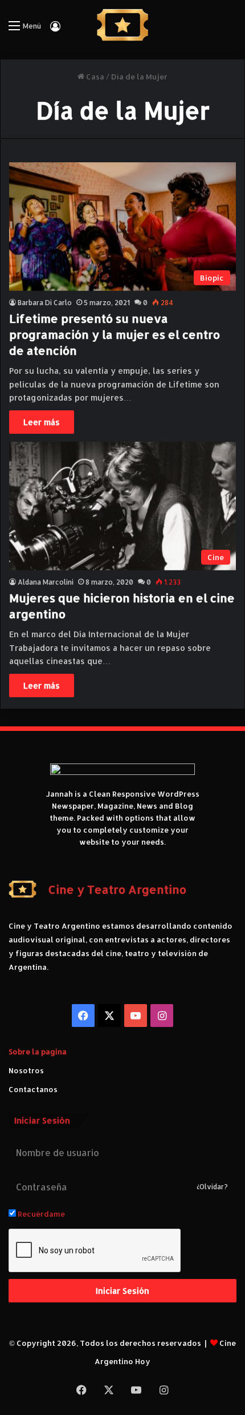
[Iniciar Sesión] (55, 30)
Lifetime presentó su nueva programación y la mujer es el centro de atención (114, 334)
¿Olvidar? (212, 1186)
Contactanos (33, 1089)
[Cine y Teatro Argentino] (122, 25)
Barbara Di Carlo (45, 302)
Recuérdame (40, 1213)
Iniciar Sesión (122, 1291)
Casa (94, 76)
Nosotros (26, 1070)
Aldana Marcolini (46, 582)
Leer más (41, 422)
